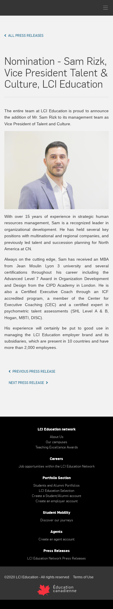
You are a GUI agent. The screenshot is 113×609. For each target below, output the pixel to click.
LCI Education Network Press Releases (56, 558)
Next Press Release (26, 382)
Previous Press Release (33, 371)
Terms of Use (83, 577)
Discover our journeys (56, 520)
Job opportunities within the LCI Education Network (57, 466)
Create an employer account (57, 500)
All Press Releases (25, 35)
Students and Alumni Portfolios (56, 485)
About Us (56, 436)
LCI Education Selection (56, 490)
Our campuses (56, 441)
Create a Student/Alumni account (56, 495)
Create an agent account (56, 539)
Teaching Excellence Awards (56, 447)
